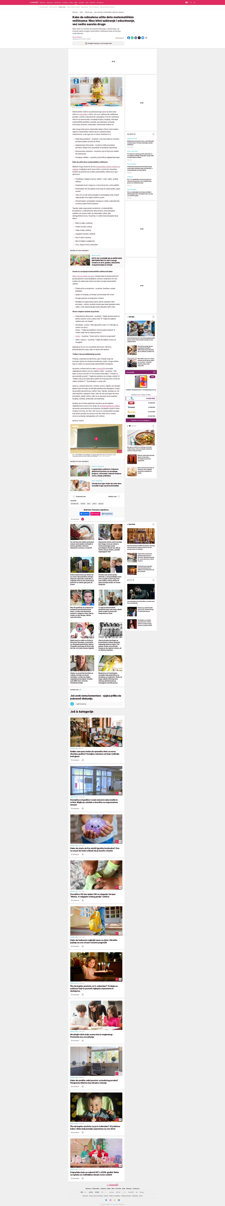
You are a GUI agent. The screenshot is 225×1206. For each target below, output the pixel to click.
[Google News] (119, 1200)
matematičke (101, 368)
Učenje (83, 503)
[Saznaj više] (153, 316)
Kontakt (106, 1196)
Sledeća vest (112, 496)
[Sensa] (118, 1192)
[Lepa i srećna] (111, 1192)
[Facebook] (106, 1200)
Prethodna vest (81, 496)
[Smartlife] (131, 1192)
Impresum (85, 1196)
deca (88, 503)
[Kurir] (91, 1192)
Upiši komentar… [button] (81, 704)
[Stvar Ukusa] (104, 1192)
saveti (94, 503)
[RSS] (114, 1200)
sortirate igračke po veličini (109, 406)
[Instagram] (110, 1200)
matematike (83, 114)
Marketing (135, 1196)
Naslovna (75, 12)
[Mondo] (84, 1192)
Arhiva (140, 1196)
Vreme (77, 336)
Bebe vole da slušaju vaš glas (83, 276)
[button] (119, 38)
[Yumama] (34, 2)
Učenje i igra (88, 12)
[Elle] (124, 1192)
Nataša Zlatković (77, 37)
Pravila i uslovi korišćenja (96, 1196)
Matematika (75, 503)
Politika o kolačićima (114, 1196)
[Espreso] (97, 1192)
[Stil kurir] (137, 1192)
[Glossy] (142, 1192)
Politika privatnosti (126, 1196)
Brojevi (101, 503)
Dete (81, 12)
